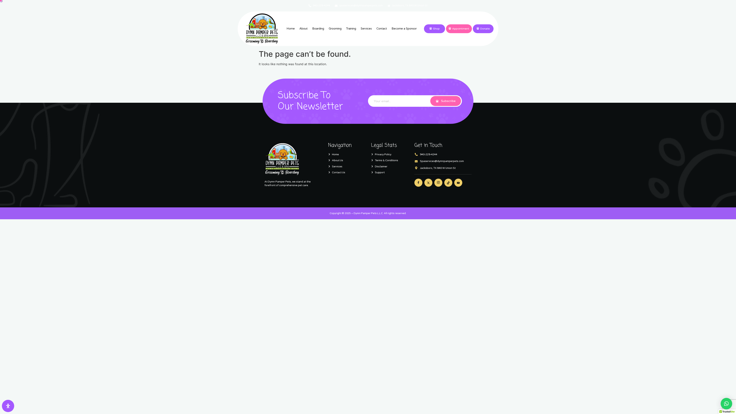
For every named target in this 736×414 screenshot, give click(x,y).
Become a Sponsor (404, 28)
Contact (381, 28)
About (303, 28)
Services (366, 28)
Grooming (335, 28)
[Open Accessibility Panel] (8, 406)
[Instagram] (438, 183)
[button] (726, 403)
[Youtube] (458, 183)
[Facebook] (418, 183)
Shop (436, 28)
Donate (485, 28)
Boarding (318, 28)
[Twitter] (428, 183)
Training (351, 28)
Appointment (460, 28)
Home (291, 28)
